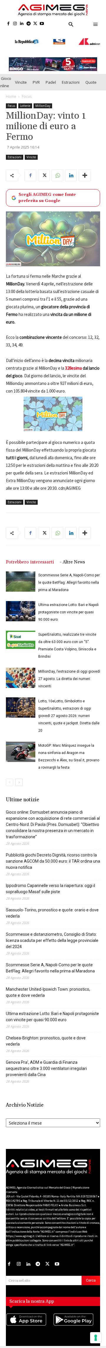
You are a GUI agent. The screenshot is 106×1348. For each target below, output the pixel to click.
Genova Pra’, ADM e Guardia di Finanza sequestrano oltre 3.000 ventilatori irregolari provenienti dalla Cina (46, 1063)
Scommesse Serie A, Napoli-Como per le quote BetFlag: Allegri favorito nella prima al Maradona (69, 577)
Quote (91, 76)
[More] (85, 170)
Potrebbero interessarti (30, 557)
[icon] (29, 1320)
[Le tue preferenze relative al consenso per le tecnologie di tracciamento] (95, 1337)
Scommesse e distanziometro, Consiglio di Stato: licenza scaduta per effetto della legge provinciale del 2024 (52, 935)
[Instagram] (15, 23)
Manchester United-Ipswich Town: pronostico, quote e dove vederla (48, 987)
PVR (36, 76)
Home (11, 91)
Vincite (21, 76)
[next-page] (19, 777)
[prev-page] (9, 777)
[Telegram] (28, 23)
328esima (73, 362)
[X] (35, 23)
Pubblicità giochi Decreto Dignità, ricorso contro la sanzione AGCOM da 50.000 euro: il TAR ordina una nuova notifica (53, 855)
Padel (51, 76)
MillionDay (42, 100)
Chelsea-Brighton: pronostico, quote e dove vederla (46, 1035)
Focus (27, 91)
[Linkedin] (21, 23)
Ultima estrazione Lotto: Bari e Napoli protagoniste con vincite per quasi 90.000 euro (68, 607)
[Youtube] (41, 23)
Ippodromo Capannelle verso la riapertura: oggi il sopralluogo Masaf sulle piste (50, 883)
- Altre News (72, 557)
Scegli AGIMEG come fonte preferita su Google (47, 192)
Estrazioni (71, 76)
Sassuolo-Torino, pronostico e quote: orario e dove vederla (52, 907)
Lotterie (25, 100)
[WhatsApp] (57, 170)
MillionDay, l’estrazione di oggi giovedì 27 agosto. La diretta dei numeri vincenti (69, 673)
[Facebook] (8, 23)
